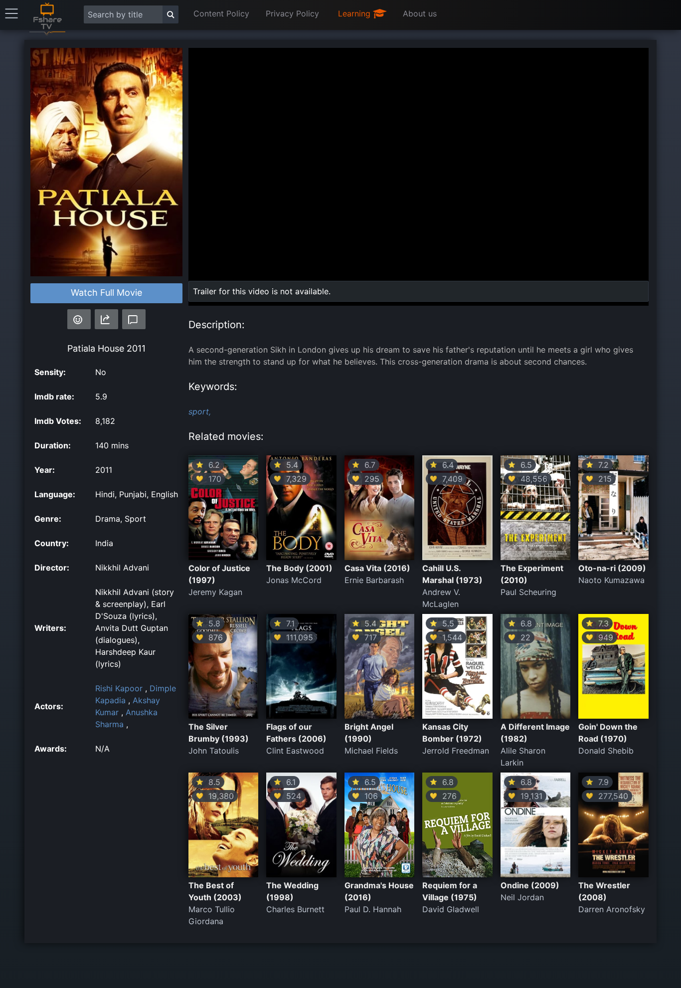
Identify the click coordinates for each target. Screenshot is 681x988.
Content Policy (221, 13)
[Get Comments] (134, 319)
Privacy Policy (292, 13)
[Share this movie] (106, 319)
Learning (355, 13)
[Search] (170, 14)
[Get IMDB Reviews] (79, 319)
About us (420, 13)
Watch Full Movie (106, 292)
